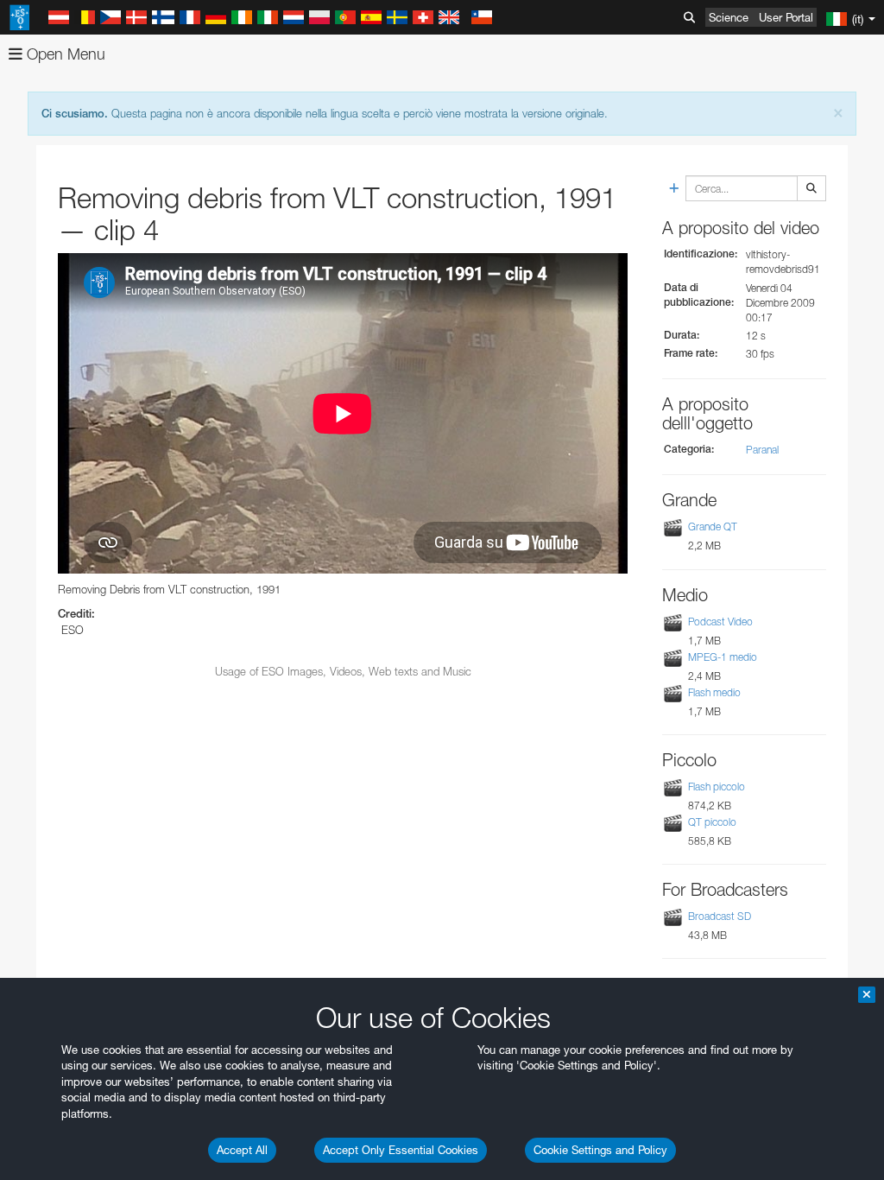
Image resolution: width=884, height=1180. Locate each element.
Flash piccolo (716, 786)
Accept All (242, 1150)
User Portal (786, 17)
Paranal (762, 449)
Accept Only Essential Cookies (400, 1150)
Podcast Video (720, 621)
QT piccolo (712, 821)
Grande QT (712, 526)
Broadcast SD (719, 916)
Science (728, 17)
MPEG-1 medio (722, 656)
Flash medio (714, 692)
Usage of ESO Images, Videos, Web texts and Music (343, 671)
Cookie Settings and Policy (600, 1150)
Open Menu (63, 54)
